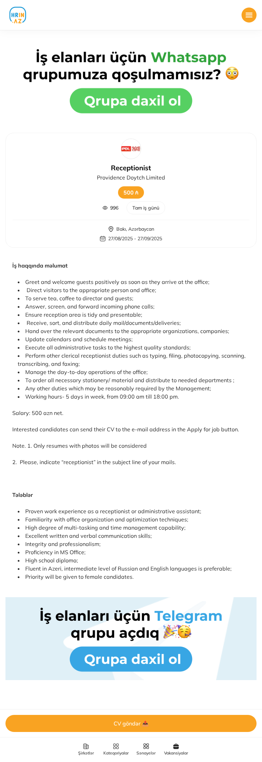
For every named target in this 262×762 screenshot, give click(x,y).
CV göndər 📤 (131, 723)
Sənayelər (146, 753)
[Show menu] (249, 15)
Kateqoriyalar (116, 753)
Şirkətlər (86, 753)
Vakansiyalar (176, 753)
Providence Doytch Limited (131, 177)
